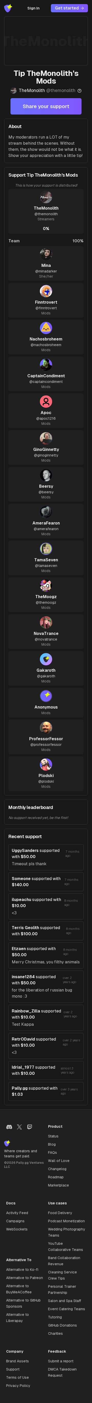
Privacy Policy (18, 1386)
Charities (55, 1333)
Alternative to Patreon (24, 1278)
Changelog (57, 1169)
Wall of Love (59, 1161)
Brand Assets (17, 1361)
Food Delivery (60, 1213)
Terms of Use (17, 1377)
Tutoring (55, 1317)
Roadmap (56, 1177)
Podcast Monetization (66, 1221)
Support (12, 1369)
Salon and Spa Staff (64, 1301)
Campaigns (15, 1221)
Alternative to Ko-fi (22, 1270)
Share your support (46, 106)
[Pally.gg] (8, 8)
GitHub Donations (62, 1325)
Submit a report (60, 1361)
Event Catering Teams (66, 1309)
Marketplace (58, 1185)
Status (53, 1136)
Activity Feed (17, 1213)
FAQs (52, 1152)
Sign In (33, 8)
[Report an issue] (79, 91)
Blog (52, 1144)
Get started (67, 8)
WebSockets (17, 1229)
